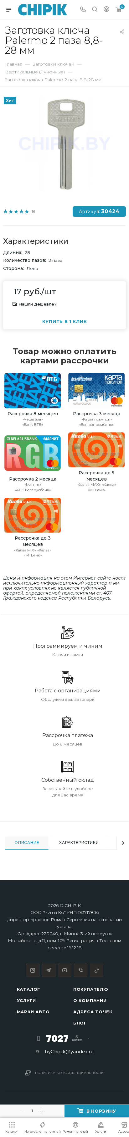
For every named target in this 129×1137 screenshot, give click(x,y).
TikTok (96, 970)
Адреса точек (92, 1011)
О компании (90, 1000)
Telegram (48, 970)
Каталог (28, 989)
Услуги (26, 1000)
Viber (80, 970)
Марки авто (33, 1011)
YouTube (64, 970)
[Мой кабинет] (106, 10)
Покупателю (90, 989)
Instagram (32, 970)
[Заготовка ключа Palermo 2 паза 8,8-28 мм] (64, 144)
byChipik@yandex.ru (69, 1052)
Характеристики (79, 842)
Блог (80, 1022)
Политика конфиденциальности (69, 1073)
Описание (26, 842)
